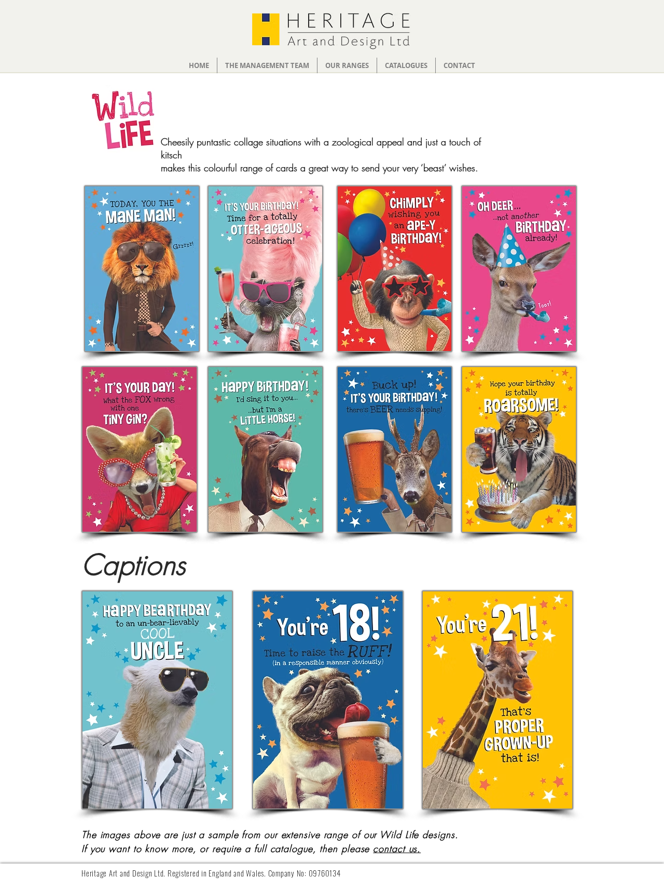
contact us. (397, 848)
